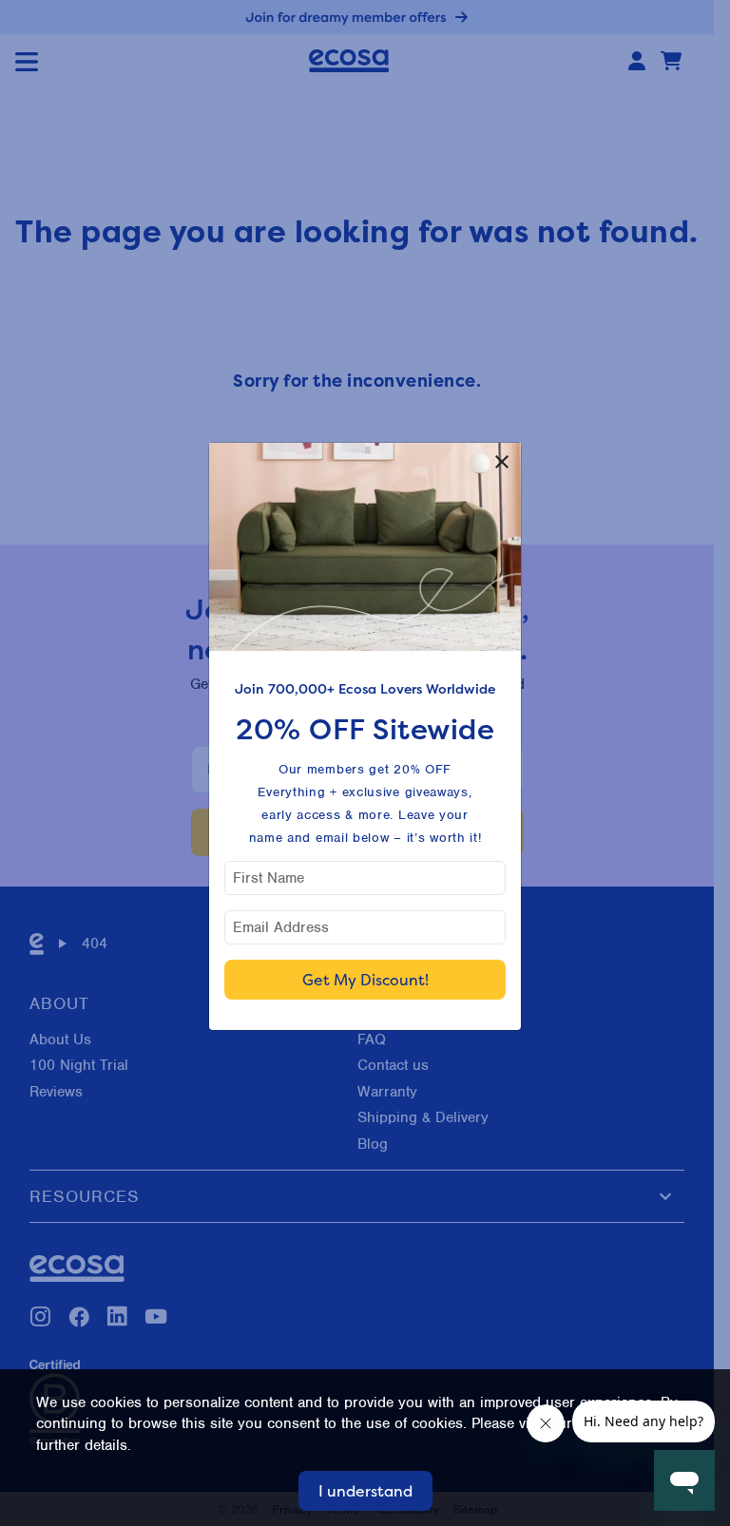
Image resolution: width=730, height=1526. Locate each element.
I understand (365, 1490)
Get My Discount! (365, 979)
